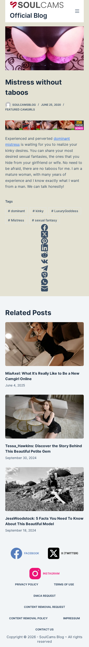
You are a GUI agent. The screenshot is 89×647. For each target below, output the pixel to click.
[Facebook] (44, 227)
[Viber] (44, 275)
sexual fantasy (44, 220)
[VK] (44, 261)
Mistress (16, 220)
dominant (16, 211)
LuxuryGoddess (64, 211)
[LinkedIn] (44, 247)
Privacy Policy (26, 584)
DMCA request (45, 595)
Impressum (71, 618)
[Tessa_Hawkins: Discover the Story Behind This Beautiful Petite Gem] (44, 417)
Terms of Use (64, 584)
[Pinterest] (44, 241)
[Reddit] (44, 254)
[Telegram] (44, 268)
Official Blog (28, 15)
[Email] (44, 288)
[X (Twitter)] (44, 234)
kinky (38, 211)
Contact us (44, 629)
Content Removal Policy (28, 618)
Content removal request (44, 607)
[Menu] (77, 11)
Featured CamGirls (20, 109)
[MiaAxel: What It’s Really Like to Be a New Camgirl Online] (44, 344)
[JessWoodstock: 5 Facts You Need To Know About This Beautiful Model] (44, 489)
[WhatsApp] (44, 281)
